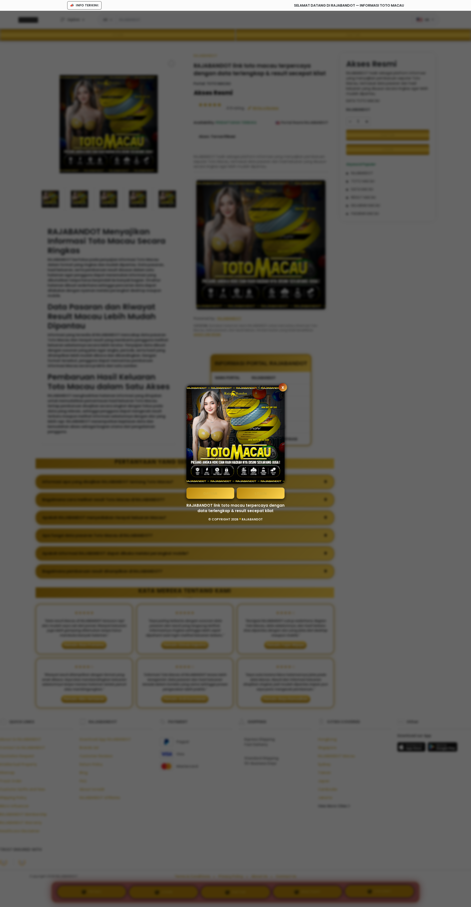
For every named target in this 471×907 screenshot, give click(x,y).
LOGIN (261, 493)
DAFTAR (210, 493)
